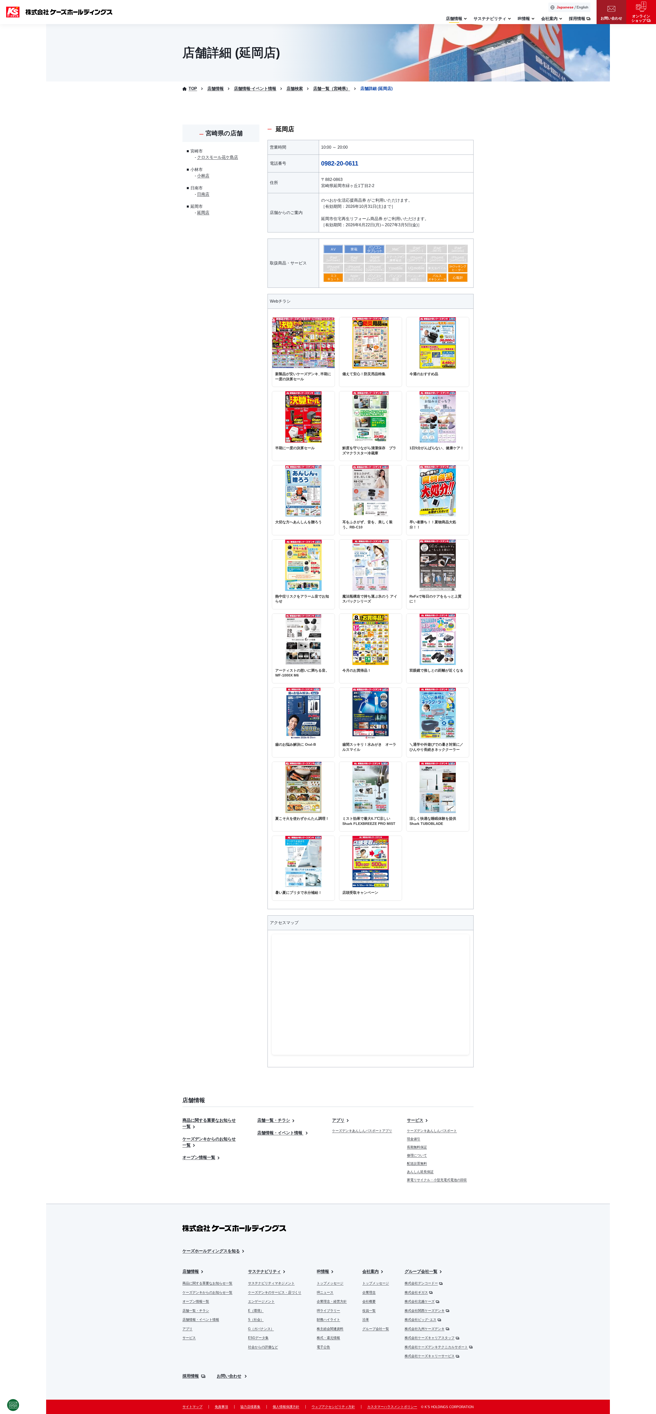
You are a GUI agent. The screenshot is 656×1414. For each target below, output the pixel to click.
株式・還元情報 (328, 1338)
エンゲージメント (261, 1301)
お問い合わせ (229, 1376)
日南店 (203, 194)
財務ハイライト (328, 1319)
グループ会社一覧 (375, 1329)
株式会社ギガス (416, 1292)
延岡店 (203, 212)
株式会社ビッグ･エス (420, 1319)
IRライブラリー (328, 1311)
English (582, 7)
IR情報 (323, 1271)
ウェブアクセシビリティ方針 (333, 1407)
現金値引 (413, 1139)
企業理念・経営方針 (332, 1301)
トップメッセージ (330, 1283)
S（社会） (256, 1319)
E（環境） (256, 1311)
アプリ (338, 1120)
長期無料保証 (417, 1147)
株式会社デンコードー (421, 1283)
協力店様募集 (250, 1407)
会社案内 (370, 1271)
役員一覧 (369, 1311)
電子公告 (323, 1347)
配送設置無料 (417, 1163)
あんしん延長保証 (420, 1172)
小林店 (203, 175)
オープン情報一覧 (198, 1157)
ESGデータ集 (258, 1338)
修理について (417, 1155)
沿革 (365, 1319)
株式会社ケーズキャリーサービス (430, 1356)
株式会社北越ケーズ (420, 1301)
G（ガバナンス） (261, 1329)
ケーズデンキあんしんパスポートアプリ (362, 1131)
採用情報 (190, 1376)
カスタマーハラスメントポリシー (392, 1407)
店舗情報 (190, 1271)
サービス (415, 1120)
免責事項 (221, 1407)
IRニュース (325, 1292)
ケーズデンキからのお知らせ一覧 (207, 1292)
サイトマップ (192, 1407)
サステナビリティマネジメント (271, 1283)
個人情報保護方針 (286, 1407)
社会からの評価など (263, 1347)
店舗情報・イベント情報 (280, 1133)
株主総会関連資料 (330, 1329)
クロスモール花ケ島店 (217, 157)
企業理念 (369, 1292)
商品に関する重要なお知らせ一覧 (207, 1283)
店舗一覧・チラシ (273, 1120)
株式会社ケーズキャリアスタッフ (430, 1338)
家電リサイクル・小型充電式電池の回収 (437, 1180)
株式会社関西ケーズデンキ (425, 1311)
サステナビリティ (264, 1271)
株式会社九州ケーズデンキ (425, 1329)
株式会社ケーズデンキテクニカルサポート (436, 1347)
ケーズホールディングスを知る (211, 1251)
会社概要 (369, 1301)
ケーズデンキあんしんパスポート (432, 1131)
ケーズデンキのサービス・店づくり (274, 1292)
